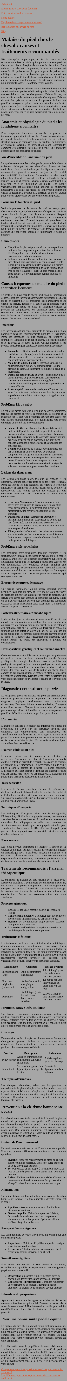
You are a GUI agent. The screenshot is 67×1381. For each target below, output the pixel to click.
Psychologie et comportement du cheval (21, 22)
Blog (3, 31)
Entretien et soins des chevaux (16, 13)
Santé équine (7, 17)
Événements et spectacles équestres (19, 8)
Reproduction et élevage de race (17, 26)
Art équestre (7, 4)
